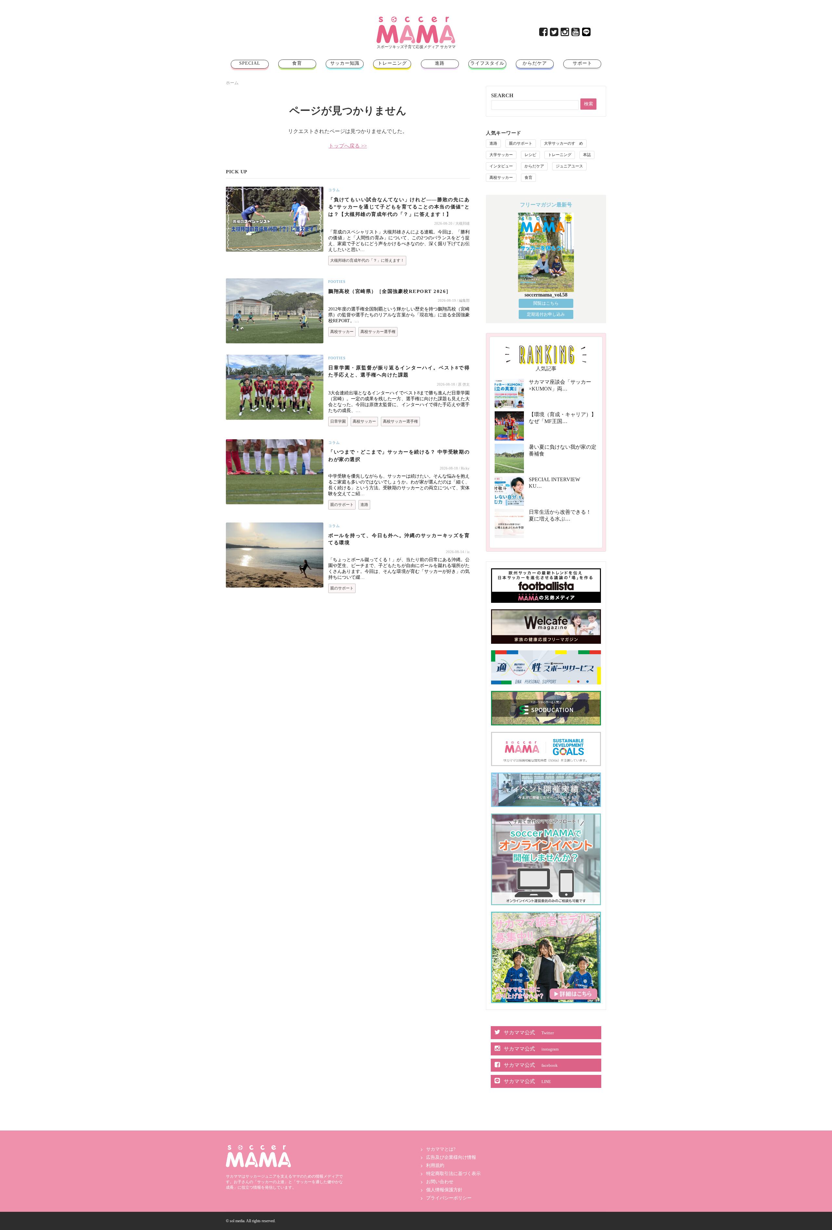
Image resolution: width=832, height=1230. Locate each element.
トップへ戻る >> (348, 146)
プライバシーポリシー (449, 1198)
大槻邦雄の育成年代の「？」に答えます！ (367, 260)
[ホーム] (416, 19)
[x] (554, 33)
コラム (334, 190)
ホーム (232, 82)
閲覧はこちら (546, 303)
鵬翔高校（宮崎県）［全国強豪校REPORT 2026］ (389, 291)
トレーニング (392, 63)
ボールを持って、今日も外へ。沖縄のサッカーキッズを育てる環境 (399, 539)
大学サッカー (501, 154)
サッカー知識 (344, 63)
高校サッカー (342, 331)
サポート (582, 63)
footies (336, 282)
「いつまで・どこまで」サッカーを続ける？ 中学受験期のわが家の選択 (399, 455)
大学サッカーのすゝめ (563, 143)
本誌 (587, 154)
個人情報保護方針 (444, 1189)
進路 (440, 63)
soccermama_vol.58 (546, 295)
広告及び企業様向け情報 (451, 1157)
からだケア (535, 63)
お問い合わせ (439, 1181)
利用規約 (435, 1165)
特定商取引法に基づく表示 (453, 1173)
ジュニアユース (569, 166)
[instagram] (565, 33)
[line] (587, 33)
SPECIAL (249, 63)
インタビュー (501, 166)
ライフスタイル (487, 63)
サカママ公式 (529, 1032)
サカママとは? (440, 1149)
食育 (297, 63)
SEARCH (502, 95)
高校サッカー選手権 (378, 331)
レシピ (530, 154)
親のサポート (342, 504)
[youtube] (576, 33)
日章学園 (338, 421)
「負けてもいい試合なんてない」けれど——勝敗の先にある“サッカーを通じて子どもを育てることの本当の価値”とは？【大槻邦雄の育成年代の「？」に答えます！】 (399, 207)
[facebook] (544, 33)
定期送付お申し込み (546, 314)
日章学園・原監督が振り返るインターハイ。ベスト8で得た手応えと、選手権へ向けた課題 (399, 371)
